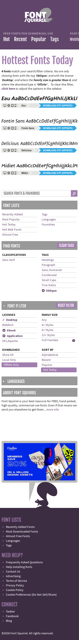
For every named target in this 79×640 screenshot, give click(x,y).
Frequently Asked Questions (24, 562)
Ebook (9, 330)
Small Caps (49, 280)
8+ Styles (47, 330)
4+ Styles (47, 325)
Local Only (9, 360)
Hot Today (9, 225)
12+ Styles (48, 335)
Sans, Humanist (52, 270)
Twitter (10, 612)
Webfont (7, 325)
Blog (9, 621)
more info (52, 410)
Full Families (50, 340)
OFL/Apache (10, 341)
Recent (20, 39)
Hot (6, 39)
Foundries (48, 225)
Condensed (49, 275)
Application (12, 336)
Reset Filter (66, 305)
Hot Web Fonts (12, 230)
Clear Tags (66, 245)
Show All (8, 355)
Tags (54, 39)
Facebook (12, 616)
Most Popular (11, 220)
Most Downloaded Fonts (22, 532)
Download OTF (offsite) (57, 105)
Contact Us (13, 572)
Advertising (13, 576)
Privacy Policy (15, 585)
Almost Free (10, 235)
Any (44, 320)
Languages (49, 220)
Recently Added (12, 214)
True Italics (49, 285)
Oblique (49, 291)
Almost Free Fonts (18, 536)
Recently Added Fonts (20, 527)
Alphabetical (50, 355)
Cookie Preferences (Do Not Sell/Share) (31, 595)
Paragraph (48, 265)
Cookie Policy (14, 590)
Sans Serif (8, 260)
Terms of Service (16, 581)
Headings (48, 260)
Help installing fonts (19, 567)
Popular (38, 39)
